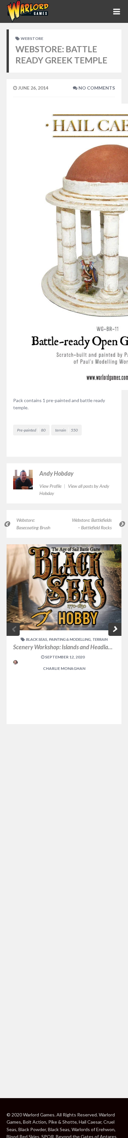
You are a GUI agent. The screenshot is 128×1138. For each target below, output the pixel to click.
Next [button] (114, 629)
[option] (64, 634)
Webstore (32, 38)
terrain (66, 430)
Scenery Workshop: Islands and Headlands (65, 647)
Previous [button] (13, 629)
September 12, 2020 (64, 656)
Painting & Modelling (70, 639)
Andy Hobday (56, 473)
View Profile (50, 486)
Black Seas (36, 639)
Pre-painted (31, 430)
